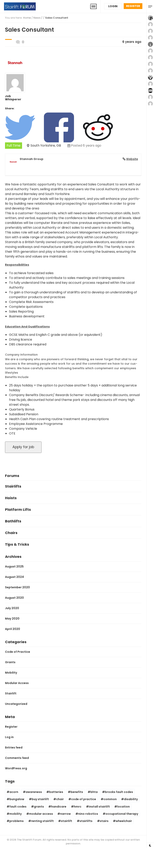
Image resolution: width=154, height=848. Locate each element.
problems (16, 821)
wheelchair (124, 821)
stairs (104, 821)
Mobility (11, 673)
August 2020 (14, 598)
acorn (13, 792)
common (110, 799)
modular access (41, 814)
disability (131, 799)
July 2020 (12, 608)
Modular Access (17, 683)
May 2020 (12, 619)
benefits (77, 792)
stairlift (66, 821)
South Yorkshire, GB (45, 145)
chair (60, 799)
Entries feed (13, 747)
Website (132, 159)
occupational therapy (121, 814)
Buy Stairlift (40, 799)
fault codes (17, 807)
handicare (58, 807)
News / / (50, 18)
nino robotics (88, 814)
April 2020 (12, 629)
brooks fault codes (119, 792)
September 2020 (17, 587)
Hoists (11, 497)
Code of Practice (17, 652)
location (123, 807)
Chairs (11, 532)
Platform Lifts (18, 509)
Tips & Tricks (17, 544)
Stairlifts (13, 486)
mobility (15, 814)
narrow (65, 814)
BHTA (94, 792)
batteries (56, 792)
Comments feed (17, 758)
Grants (10, 662)
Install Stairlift (99, 807)
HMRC (77, 807)
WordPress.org (16, 768)
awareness (34, 792)
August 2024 (14, 577)
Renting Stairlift (42, 821)
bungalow (16, 799)
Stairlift (10, 693)
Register (133, 6)
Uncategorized (16, 704)
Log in (9, 737)
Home (27, 18)
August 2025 (14, 566)
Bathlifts (13, 521)
